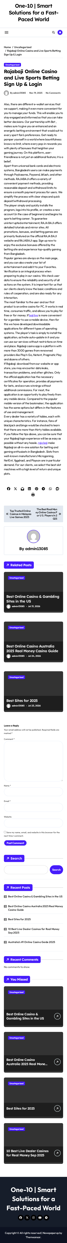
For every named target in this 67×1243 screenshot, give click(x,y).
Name (7, 785)
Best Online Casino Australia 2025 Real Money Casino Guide (32, 648)
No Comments (53, 92)
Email (7, 801)
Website (8, 816)
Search (16, 858)
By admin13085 (18, 92)
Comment (9, 739)
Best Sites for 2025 (22, 700)
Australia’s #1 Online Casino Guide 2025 (31, 942)
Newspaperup (51, 1233)
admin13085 (36, 548)
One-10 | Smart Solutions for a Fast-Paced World (33, 12)
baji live (33, 315)
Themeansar (33, 1237)
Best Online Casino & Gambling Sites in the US (35, 896)
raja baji (42, 443)
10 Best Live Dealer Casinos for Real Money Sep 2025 (33, 930)
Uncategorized (12, 64)
